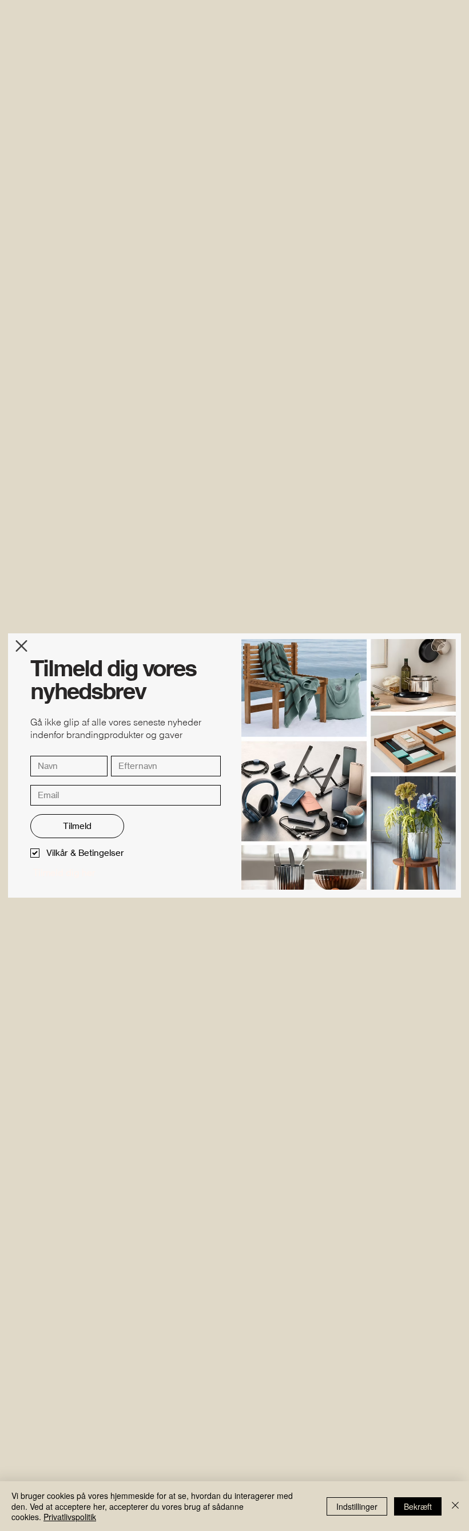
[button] (21, 646)
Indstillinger (356, 1506)
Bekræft (418, 1506)
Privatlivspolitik (69, 1516)
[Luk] (455, 1506)
